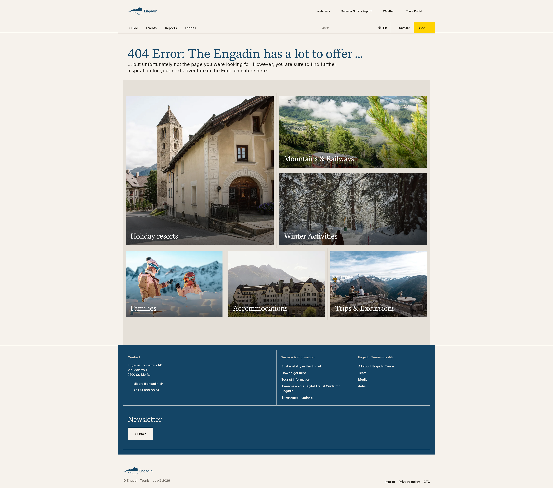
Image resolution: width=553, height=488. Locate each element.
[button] (133, 28)
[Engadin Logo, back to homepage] (149, 11)
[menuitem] (151, 28)
